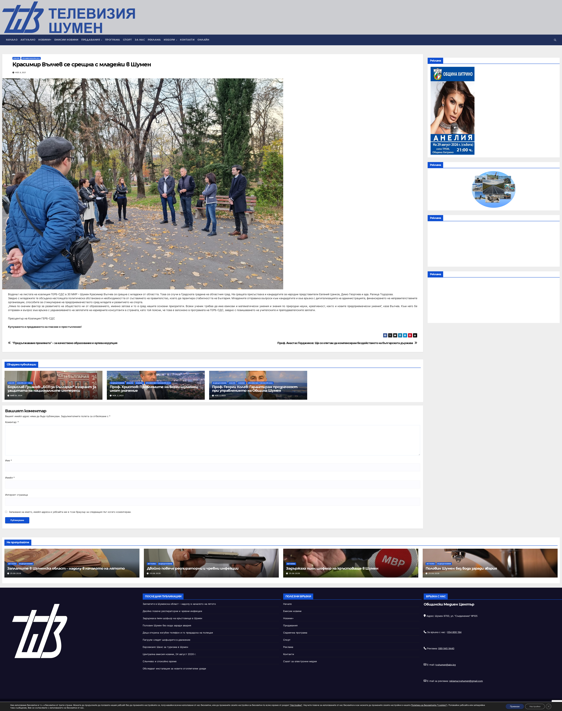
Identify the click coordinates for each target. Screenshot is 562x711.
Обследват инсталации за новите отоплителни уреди (174, 668)
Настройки (535, 706)
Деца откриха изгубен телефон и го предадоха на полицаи (178, 632)
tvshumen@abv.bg (445, 664)
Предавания (91, 39)
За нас (140, 39)
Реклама (154, 39)
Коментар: (12, 422)
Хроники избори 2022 (31, 58)
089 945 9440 (446, 648)
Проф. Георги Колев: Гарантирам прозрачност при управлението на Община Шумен (254, 389)
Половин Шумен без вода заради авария (461, 568)
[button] (555, 40)
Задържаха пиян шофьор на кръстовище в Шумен (332, 568)
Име (8, 460)
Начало (12, 39)
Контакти (187, 39)
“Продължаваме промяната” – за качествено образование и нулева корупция (64, 343)
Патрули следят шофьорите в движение (166, 639)
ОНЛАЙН (203, 39)
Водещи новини (117, 383)
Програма (112, 39)
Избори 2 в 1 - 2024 (24, 383)
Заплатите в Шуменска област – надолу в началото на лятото (66, 568)
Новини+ (45, 39)
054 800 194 (454, 632)
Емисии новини (66, 39)
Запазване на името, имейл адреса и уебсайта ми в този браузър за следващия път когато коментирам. (70, 511)
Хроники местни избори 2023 (158, 383)
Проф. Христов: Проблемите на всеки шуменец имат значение (154, 389)
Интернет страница (16, 494)
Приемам (515, 706)
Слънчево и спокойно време (160, 661)
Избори (170, 39)
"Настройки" (296, 705)
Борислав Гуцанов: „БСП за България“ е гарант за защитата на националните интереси (51, 389)
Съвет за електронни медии (300, 661)
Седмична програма (295, 632)
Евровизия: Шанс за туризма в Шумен (165, 647)
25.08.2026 (15, 573)
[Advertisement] (494, 244)
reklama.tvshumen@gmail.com (466, 680)
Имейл (10, 477)
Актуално (27, 39)
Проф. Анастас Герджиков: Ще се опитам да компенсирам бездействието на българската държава (345, 343)
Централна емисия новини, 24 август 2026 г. (169, 654)
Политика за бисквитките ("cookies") (429, 705)
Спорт (127, 39)
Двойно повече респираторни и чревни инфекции (192, 568)
